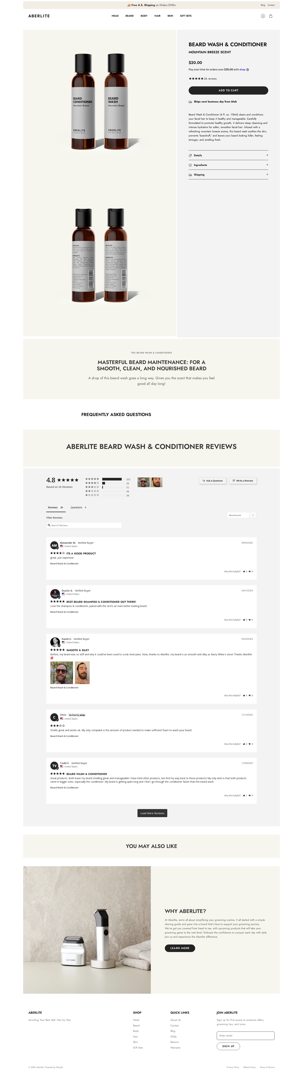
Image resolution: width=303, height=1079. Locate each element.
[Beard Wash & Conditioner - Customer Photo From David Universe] (144, 482)
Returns (174, 1042)
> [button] (152, 813)
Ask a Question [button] (214, 480)
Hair (157, 16)
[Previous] (106, 5)
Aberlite (39, 1067)
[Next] (197, 5)
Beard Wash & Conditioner (64, 563)
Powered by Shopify (54, 1067)
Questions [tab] (76, 507)
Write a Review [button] (244, 480)
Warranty (175, 1048)
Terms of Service (267, 1067)
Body (144, 16)
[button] (245, 571)
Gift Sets (185, 16)
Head (115, 16)
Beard (130, 16)
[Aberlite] (38, 16)
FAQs (173, 1037)
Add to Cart (228, 90)
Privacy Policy (233, 1067)
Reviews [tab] (53, 507)
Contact (271, 5)
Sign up (228, 1046)
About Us (175, 1020)
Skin (170, 16)
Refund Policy (249, 1067)
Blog (263, 5)
